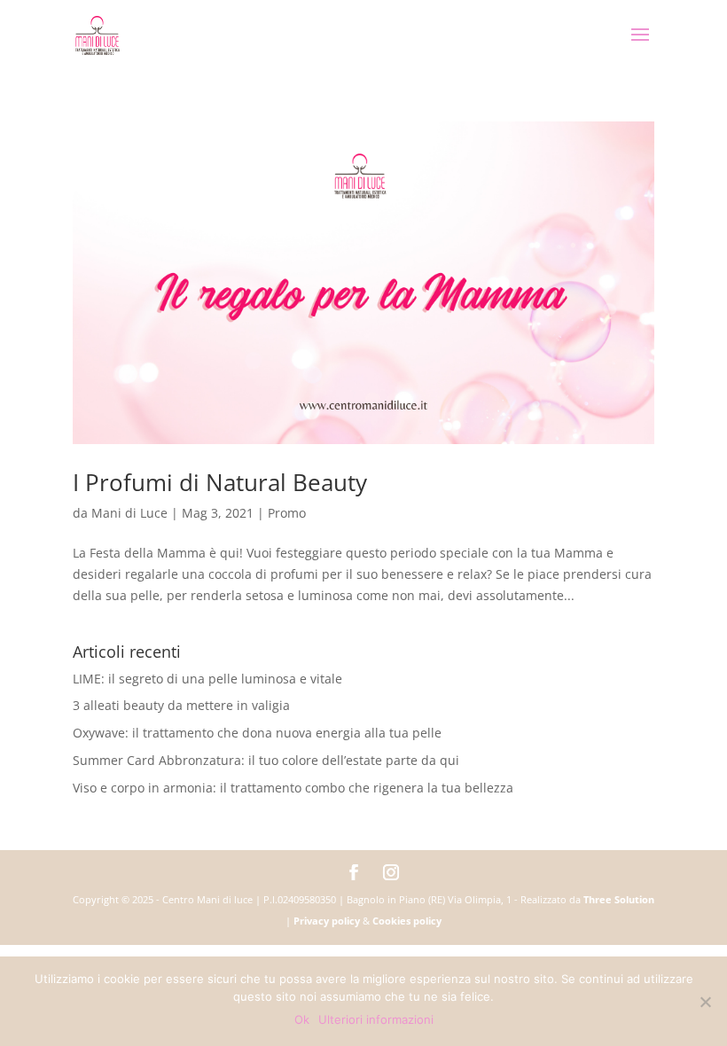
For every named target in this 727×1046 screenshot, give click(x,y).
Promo (287, 512)
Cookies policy (407, 920)
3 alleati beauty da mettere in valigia (181, 705)
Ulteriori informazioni (376, 1019)
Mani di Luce (129, 512)
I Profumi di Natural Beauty (220, 482)
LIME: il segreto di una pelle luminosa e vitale (207, 678)
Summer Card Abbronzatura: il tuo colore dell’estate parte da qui (266, 760)
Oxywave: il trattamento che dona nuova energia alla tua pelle (257, 732)
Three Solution (618, 899)
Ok (301, 1019)
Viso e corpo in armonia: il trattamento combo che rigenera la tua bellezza (293, 787)
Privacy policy (326, 920)
